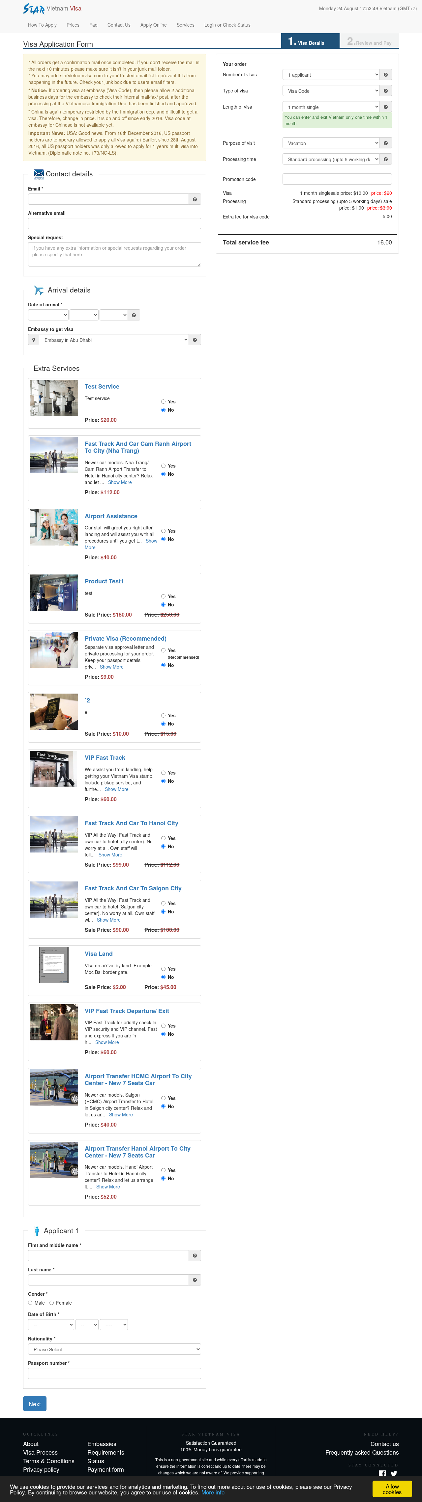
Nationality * (41, 1338)
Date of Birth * (43, 1314)
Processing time (239, 159)
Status (95, 1460)
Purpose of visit (239, 143)
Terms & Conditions (49, 1460)
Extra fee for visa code (246, 216)
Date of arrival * (45, 304)
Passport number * (49, 1363)
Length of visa (237, 106)
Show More (120, 482)
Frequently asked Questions (362, 1452)
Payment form (105, 1469)
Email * (35, 188)
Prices (73, 24)
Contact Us (119, 24)
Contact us (385, 1443)
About (31, 1443)
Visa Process (40, 1452)
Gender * (37, 1293)
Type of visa (235, 90)
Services (186, 24)
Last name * (41, 1269)
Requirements (105, 1452)
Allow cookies (392, 1489)
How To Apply (42, 24)
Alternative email (47, 213)
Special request (45, 237)
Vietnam (63, 8)
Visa (227, 193)
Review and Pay (369, 40)
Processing (234, 201)
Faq (93, 24)
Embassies (101, 1443)
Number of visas (240, 74)
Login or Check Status (227, 24)
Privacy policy (41, 1469)
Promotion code (239, 179)
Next (35, 1403)
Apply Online (153, 24)
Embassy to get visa (51, 329)
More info (213, 1492)
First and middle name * (54, 1245)
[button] (55, 398)
